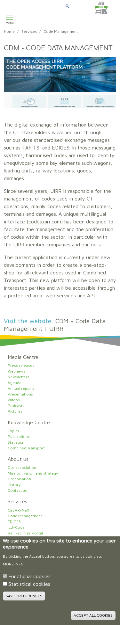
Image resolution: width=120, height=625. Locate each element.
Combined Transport (26, 448)
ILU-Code (16, 527)
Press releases (21, 365)
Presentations (20, 394)
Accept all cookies (93, 615)
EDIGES (14, 521)
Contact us (17, 490)
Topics (13, 430)
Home (9, 31)
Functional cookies (29, 576)
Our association (22, 467)
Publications (19, 436)
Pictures (15, 411)
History (14, 484)
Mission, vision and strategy (33, 473)
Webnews (16, 371)
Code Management (25, 515)
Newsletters (18, 376)
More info (13, 564)
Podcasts (16, 405)
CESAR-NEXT (19, 510)
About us (18, 459)
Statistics (16, 442)
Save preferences (24, 595)
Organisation (19, 478)
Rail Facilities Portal (25, 533)
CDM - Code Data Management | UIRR (55, 324)
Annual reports (21, 388)
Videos (14, 399)
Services (29, 31)
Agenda (14, 382)
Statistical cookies (29, 584)
